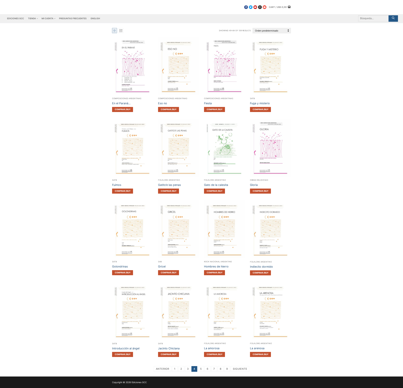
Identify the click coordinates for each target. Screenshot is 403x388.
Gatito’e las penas (169, 185)
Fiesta (208, 103)
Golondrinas (120, 266)
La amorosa (211, 348)
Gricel (162, 266)
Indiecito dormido (261, 266)
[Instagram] (260, 7)
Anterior (162, 368)
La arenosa (257, 348)
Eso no (162, 103)
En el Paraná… (121, 103)
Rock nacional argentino (218, 262)
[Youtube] (255, 7)
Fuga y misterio (260, 103)
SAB (160, 262)
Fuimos (116, 185)
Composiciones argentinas (126, 98)
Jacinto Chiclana (169, 348)
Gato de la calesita (216, 185)
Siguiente (240, 368)
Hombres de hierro (216, 266)
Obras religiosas (259, 180)
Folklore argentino (169, 180)
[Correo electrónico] (264, 7)
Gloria (254, 185)
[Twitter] (251, 7)
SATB (252, 98)
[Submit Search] (393, 18)
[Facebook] (246, 7)
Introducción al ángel (125, 348)
